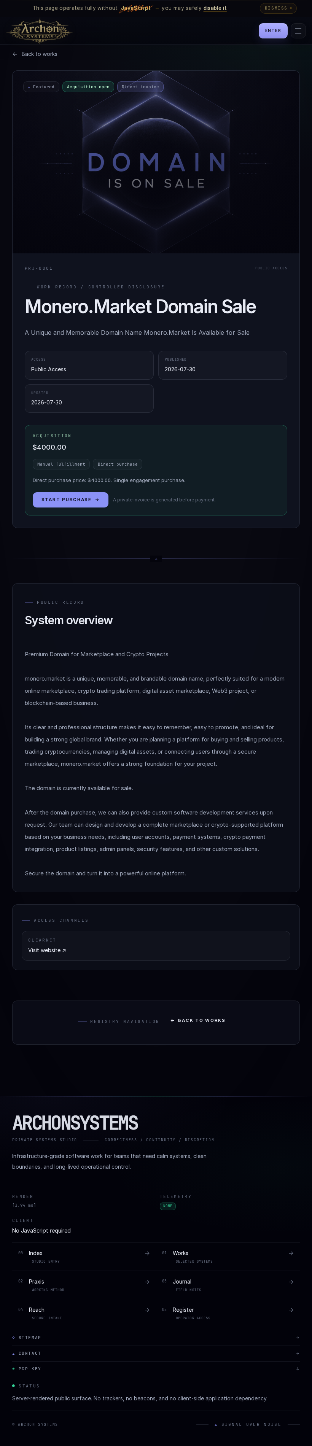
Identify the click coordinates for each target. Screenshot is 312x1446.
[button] (298, 30)
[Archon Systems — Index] (36, 31)
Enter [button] (273, 31)
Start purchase (70, 499)
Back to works (198, 1020)
